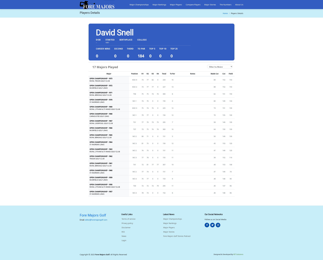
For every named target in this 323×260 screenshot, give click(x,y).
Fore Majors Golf (93, 215)
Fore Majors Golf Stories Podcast (177, 236)
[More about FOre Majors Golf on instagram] (218, 225)
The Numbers (225, 4)
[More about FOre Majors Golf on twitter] (212, 225)
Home (225, 13)
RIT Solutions (238, 254)
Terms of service (128, 219)
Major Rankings (159, 4)
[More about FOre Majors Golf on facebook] (207, 225)
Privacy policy (127, 223)
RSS (123, 232)
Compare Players (193, 4)
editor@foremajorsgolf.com (96, 220)
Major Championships (139, 4)
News (124, 236)
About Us (239, 4)
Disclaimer (126, 227)
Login (124, 240)
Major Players (176, 4)
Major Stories (210, 4)
